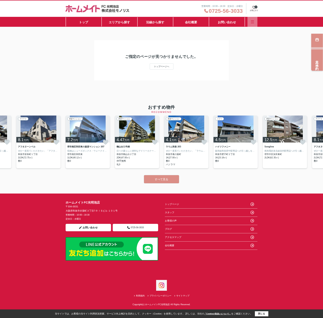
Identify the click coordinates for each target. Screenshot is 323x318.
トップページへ (161, 66)
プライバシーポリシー (160, 295)
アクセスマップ (173, 237)
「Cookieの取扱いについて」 (217, 314)
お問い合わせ (227, 22)
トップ (83, 22)
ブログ (168, 229)
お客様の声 (171, 220)
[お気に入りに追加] (7, 142)
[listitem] (87, 142)
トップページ (172, 204)
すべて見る (161, 179)
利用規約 (140, 295)
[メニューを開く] (252, 22)
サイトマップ (182, 295)
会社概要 (191, 22)
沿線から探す (155, 22)
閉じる (261, 313)
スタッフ (169, 212)
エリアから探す (119, 22)
